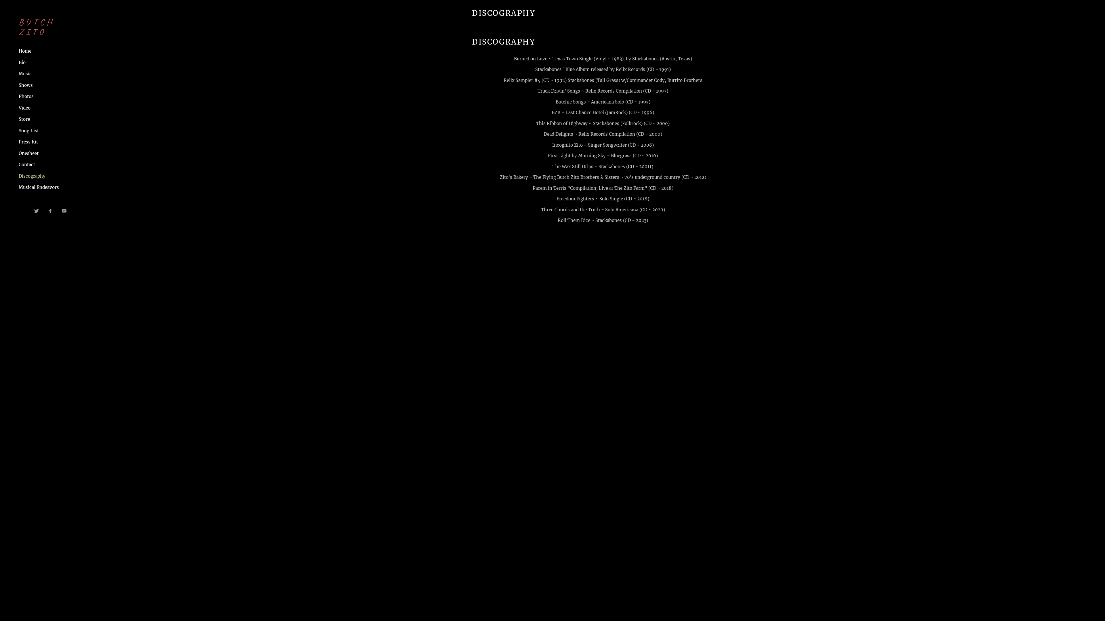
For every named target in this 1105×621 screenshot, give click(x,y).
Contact (27, 164)
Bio (22, 62)
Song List (29, 130)
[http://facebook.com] (50, 211)
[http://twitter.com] (36, 211)
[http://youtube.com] (64, 211)
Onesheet (29, 153)
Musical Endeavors (39, 187)
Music (25, 73)
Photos (26, 96)
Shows (26, 85)
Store (24, 119)
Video (25, 108)
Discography (32, 176)
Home (25, 51)
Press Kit (28, 142)
